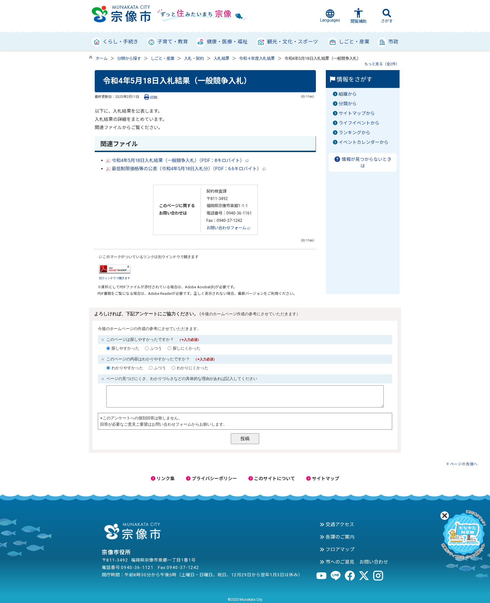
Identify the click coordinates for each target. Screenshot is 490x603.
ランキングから (354, 132)
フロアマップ (339, 549)
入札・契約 (194, 58)
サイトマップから (357, 113)
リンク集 (165, 478)
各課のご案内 (339, 537)
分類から (348, 103)
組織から (348, 94)
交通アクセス (339, 524)
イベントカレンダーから (363, 142)
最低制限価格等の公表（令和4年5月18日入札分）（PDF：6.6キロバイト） (187, 168)
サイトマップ (325, 478)
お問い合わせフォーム (226, 228)
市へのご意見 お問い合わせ (356, 562)
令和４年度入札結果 (257, 58)
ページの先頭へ (464, 464)
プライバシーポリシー (214, 478)
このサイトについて (274, 478)
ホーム (101, 58)
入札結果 (221, 58)
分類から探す (129, 58)
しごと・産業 (162, 58)
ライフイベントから (359, 123)
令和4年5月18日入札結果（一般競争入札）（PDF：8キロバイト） (178, 160)
